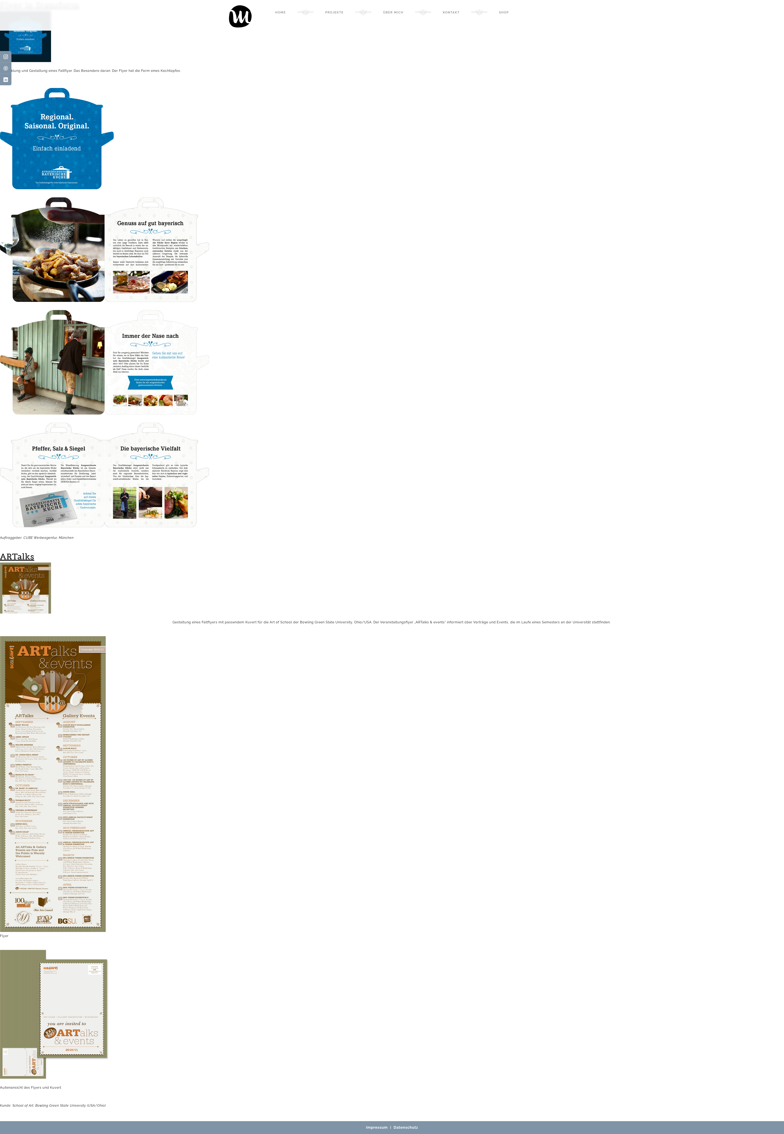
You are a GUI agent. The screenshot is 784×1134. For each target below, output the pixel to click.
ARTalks (17, 556)
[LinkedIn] (5, 79)
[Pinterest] (5, 68)
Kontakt (451, 12)
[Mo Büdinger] (240, 21)
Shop (504, 12)
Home (280, 12)
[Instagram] (5, 56)
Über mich (393, 12)
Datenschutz (406, 1127)
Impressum (377, 1127)
